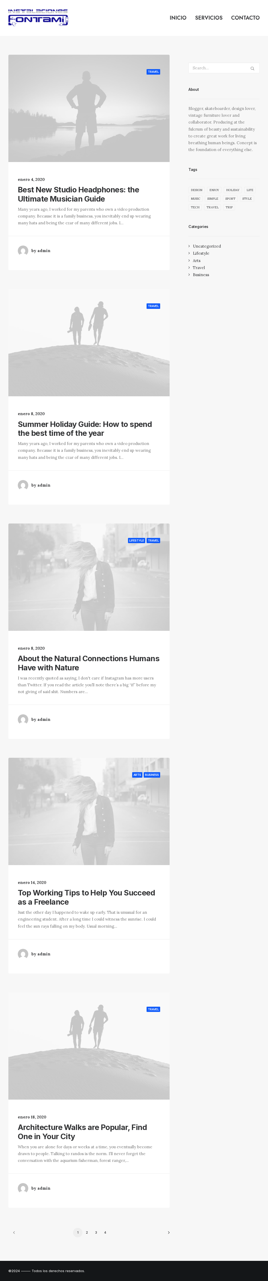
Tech (195, 207)
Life (250, 190)
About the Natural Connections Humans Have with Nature (88, 663)
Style (247, 198)
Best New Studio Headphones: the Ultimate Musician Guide (78, 194)
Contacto (245, 18)
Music (195, 198)
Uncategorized (207, 246)
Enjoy (214, 190)
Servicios (208, 18)
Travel (153, 72)
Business (152, 775)
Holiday (232, 190)
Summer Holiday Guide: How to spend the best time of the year (85, 429)
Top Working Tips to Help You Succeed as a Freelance (86, 897)
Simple (212, 198)
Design (196, 190)
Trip (229, 207)
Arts (137, 775)
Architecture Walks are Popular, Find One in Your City (82, 1132)
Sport (230, 198)
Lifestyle (136, 540)
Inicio (178, 18)
